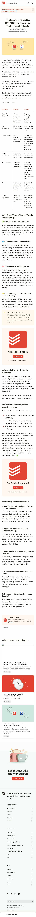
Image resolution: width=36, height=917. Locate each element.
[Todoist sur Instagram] (15, 894)
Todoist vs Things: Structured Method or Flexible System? (17, 706)
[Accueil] (3, 3)
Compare (6, 736)
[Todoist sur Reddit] (19, 894)
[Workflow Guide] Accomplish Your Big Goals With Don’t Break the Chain (18, 645)
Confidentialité (16, 905)
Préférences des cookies (13, 907)
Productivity (7, 671)
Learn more (11, 622)
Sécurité (9, 905)
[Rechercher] (28, 2)
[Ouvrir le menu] (32, 2)
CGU (22, 905)
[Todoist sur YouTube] (7, 894)
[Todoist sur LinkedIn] (11, 894)
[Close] (33, 9)
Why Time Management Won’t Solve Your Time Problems (17, 676)
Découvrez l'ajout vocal (9, 11)
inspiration (12, 3)
